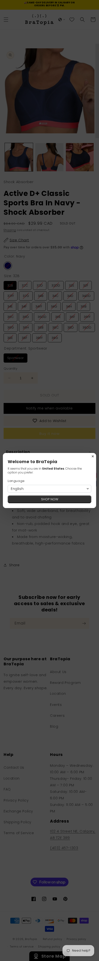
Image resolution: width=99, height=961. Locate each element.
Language (16, 481)
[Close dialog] (92, 456)
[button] (49, 489)
